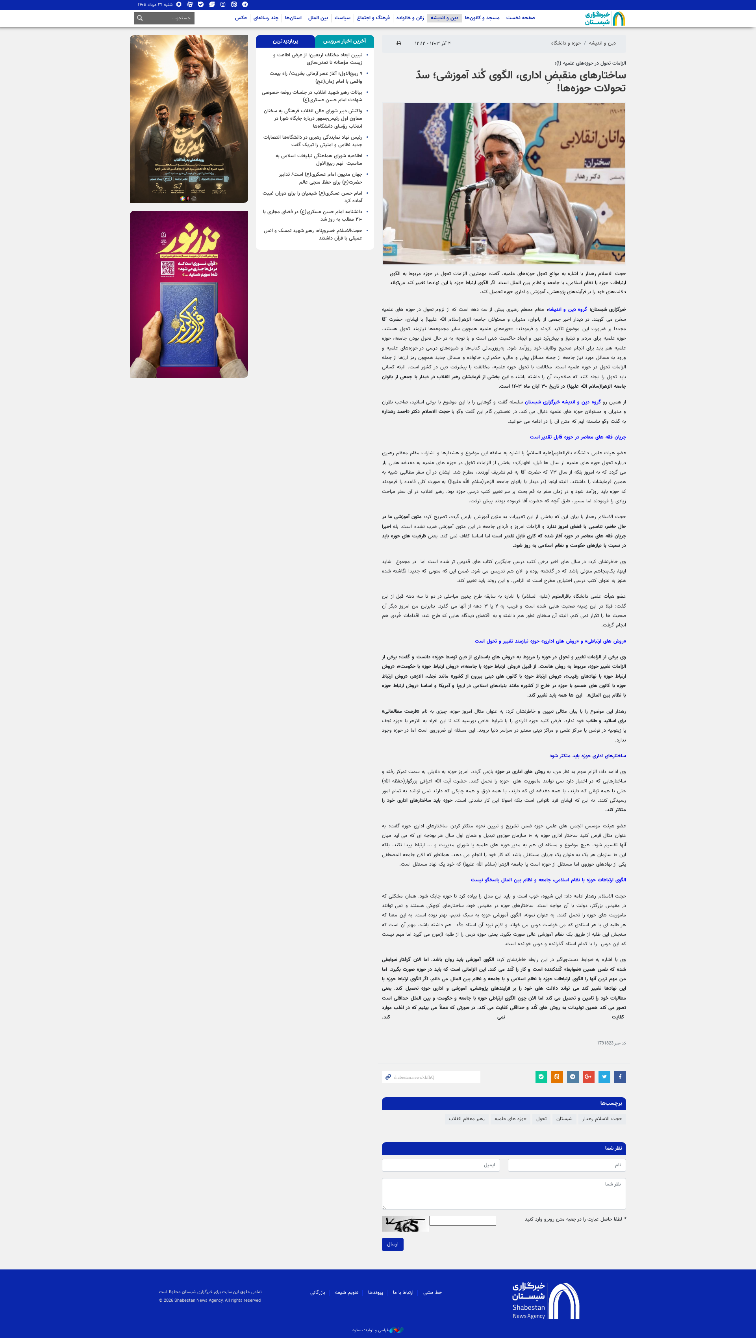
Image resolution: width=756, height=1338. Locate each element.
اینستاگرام (223, 6)
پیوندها (375, 1293)
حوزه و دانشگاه (566, 43)
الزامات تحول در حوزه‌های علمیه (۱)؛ (590, 63)
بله (201, 6)
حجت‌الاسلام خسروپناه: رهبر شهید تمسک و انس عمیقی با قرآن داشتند (313, 234)
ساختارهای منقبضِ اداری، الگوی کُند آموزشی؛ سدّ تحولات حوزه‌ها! (521, 82)
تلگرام (245, 6)
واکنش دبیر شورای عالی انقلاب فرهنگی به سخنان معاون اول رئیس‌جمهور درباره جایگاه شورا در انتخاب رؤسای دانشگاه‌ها (313, 118)
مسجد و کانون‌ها (482, 18)
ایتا (234, 6)
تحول (541, 1119)
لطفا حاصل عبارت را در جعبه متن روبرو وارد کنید (575, 1219)
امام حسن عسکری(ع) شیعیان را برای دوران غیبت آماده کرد (312, 197)
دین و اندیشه (444, 18)
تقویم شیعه (346, 1293)
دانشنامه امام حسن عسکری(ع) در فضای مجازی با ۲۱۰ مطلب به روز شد (312, 215)
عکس (241, 18)
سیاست (342, 18)
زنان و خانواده (410, 18)
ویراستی (212, 6)
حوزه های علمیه (510, 1119)
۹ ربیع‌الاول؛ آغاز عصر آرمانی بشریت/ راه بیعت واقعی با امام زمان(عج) (316, 77)
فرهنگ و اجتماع (373, 18)
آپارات (190, 6)
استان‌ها (293, 18)
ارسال (392, 1244)
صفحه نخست (520, 18)
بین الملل (318, 18)
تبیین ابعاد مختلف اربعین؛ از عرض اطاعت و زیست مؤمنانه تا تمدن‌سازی (317, 59)
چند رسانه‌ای (266, 18)
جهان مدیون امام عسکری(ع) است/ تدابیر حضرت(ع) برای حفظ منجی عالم (320, 178)
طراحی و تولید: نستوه (370, 1330)
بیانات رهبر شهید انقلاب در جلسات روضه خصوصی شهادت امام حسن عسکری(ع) (312, 96)
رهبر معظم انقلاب (467, 1119)
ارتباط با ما (403, 1293)
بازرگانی (317, 1293)
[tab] (344, 41)
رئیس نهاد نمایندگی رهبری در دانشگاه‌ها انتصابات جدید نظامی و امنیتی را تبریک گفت (312, 141)
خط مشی (432, 1293)
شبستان (582, 18)
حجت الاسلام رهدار (602, 1119)
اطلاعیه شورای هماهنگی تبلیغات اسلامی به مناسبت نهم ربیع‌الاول (319, 159)
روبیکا (178, 6)
